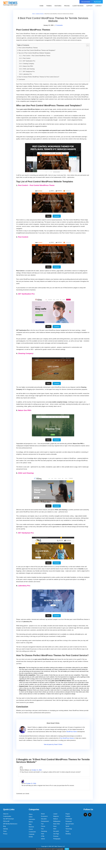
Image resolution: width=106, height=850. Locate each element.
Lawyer (55, 813)
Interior (43, 838)
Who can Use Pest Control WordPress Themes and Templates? (36, 50)
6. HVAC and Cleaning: (28, 69)
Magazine (56, 816)
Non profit (56, 831)
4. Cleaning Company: (27, 63)
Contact (98, 6)
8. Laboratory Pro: (26, 74)
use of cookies (60, 848)
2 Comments (59, 25)
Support (89, 6)
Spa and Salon (70, 823)
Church (31, 829)
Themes (49, 6)
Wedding (68, 833)
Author (30, 816)
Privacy (5, 833)
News (54, 826)
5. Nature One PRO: (27, 66)
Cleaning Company (25, 353)
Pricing (67, 6)
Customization (7, 816)
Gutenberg (44, 831)
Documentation (85, 1)
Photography (56, 838)
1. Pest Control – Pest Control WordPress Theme (35, 55)
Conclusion (21, 79)
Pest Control (23, 237)
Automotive (32, 819)
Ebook (43, 813)
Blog (4, 826)
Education (44, 818)
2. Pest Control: (26, 58)
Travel (67, 831)
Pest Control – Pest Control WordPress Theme (36, 185)
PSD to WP (6, 821)
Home (41, 6)
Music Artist (56, 823)
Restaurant (69, 821)
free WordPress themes (67, 738)
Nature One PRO (24, 410)
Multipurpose (56, 821)
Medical (55, 818)
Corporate (31, 834)
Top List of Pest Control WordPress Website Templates (34, 53)
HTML (42, 836)
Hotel (42, 833)
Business (31, 826)
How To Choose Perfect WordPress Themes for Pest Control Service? (38, 77)
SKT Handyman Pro (25, 533)
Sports (67, 826)
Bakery (31, 821)
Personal (55, 836)
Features (58, 6)
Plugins (68, 813)
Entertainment (45, 821)
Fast (42, 823)
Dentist (31, 836)
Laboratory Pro (24, 585)
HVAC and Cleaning (25, 473)
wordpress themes (40, 13)
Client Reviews (77, 6)
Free (42, 828)
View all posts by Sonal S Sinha (53, 744)
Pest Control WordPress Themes (28, 47)
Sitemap (5, 828)
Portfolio (68, 816)
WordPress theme (71, 731)
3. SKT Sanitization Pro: (28, 61)
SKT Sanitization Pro (26, 294)
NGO (54, 828)
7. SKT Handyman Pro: (28, 71)
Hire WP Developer (8, 818)
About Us (5, 813)
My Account (97, 1)
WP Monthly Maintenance (10, 823)
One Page (56, 833)
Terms (5, 831)
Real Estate (69, 818)
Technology (69, 828)
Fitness (43, 826)
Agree (66, 848)
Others (30, 814)
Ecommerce (44, 816)
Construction (32, 831)
